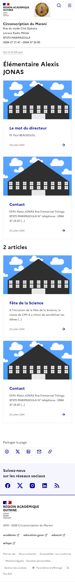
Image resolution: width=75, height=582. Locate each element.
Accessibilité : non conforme (55, 554)
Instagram (32, 485)
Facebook (7, 485)
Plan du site (9, 554)
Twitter (20, 485)
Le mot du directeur (28, 128)
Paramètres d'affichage (49, 568)
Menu (69, 5)
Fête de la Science (26, 303)
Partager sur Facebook (7, 451)
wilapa (7, 543)
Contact (17, 204)
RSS (57, 485)
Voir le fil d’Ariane (13, 52)
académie (9, 535)
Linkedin (44, 485)
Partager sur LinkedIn (28, 451)
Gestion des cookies (15, 568)
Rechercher (59, 5)
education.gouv (33, 535)
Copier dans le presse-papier (50, 451)
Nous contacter (27, 554)
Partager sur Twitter (18, 451)
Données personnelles (38, 561)
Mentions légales (15, 561)
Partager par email (39, 451)
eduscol (57, 535)
